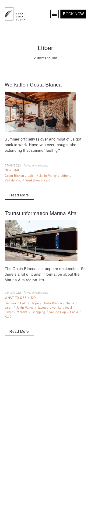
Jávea (42, 307)
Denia (70, 303)
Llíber (65, 175)
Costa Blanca (14, 175)
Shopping (38, 312)
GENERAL (12, 170)
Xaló (47, 180)
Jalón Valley (48, 175)
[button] (54, 14)
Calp (23, 303)
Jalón (31, 175)
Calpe (35, 303)
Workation (32, 180)
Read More (19, 195)
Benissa (10, 303)
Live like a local (61, 307)
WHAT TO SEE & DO (20, 297)
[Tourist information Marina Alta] (45, 240)
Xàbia (74, 312)
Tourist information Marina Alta (41, 213)
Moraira (22, 312)
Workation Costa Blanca (33, 84)
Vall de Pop (13, 180)
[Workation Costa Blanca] (45, 112)
